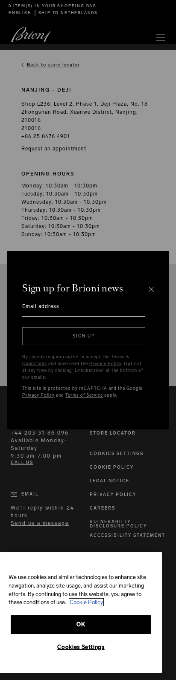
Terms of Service (84, 395)
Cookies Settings (81, 647)
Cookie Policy (86, 602)
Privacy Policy (105, 363)
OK (80, 624)
